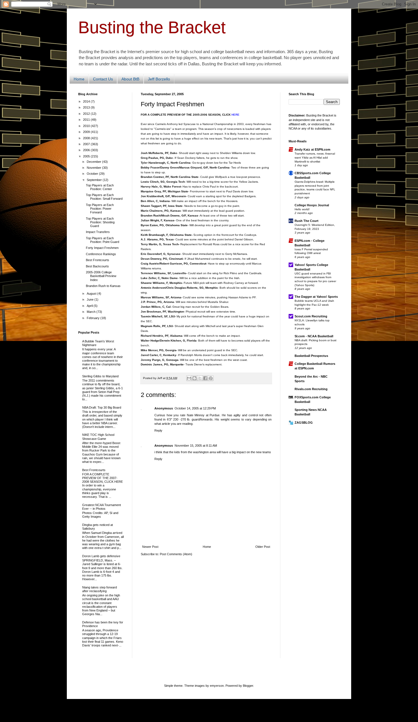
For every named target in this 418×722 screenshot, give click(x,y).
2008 (87, 138)
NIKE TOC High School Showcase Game (98, 436)
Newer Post (150, 546)
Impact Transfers (98, 232)
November (94, 167)
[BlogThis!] (194, 378)
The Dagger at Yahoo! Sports (316, 296)
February (93, 318)
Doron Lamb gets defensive (101, 556)
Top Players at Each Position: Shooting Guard (100, 222)
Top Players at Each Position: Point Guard (102, 240)
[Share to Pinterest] (211, 378)
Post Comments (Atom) (176, 554)
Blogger (248, 685)
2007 (87, 144)
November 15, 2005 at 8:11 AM (196, 445)
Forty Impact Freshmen (102, 247)
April (90, 305)
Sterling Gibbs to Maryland (100, 376)
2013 (87, 107)
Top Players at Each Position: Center (100, 187)
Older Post (262, 546)
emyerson (217, 685)
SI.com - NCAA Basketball (314, 336)
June (90, 299)
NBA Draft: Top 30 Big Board (101, 407)
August (92, 293)
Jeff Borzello (159, 79)
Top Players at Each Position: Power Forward (100, 208)
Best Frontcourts (97, 260)
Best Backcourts (97, 266)
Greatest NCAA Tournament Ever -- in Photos (101, 506)
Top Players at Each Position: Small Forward (104, 196)
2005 (87, 156)
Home (79, 79)
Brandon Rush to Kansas (103, 286)
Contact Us (103, 79)
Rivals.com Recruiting (311, 389)
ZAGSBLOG (304, 422)
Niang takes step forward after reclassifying (99, 589)
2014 (87, 101)
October (93, 173)
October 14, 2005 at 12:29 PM (195, 408)
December (94, 161)
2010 (87, 126)
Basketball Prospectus (311, 355)
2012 (87, 113)
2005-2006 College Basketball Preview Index (101, 276)
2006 (87, 150)
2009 (87, 132)
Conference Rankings (101, 254)
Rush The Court (306, 220)
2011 (87, 119)
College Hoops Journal (312, 205)
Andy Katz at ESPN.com (312, 149)
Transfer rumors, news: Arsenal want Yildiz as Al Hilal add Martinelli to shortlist (315, 157)
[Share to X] (200, 378)
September (95, 180)
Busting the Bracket (152, 27)
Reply (158, 430)
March (91, 311)
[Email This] (189, 378)
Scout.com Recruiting (311, 316)
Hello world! (302, 209)
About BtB (130, 79)
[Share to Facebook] (205, 378)
